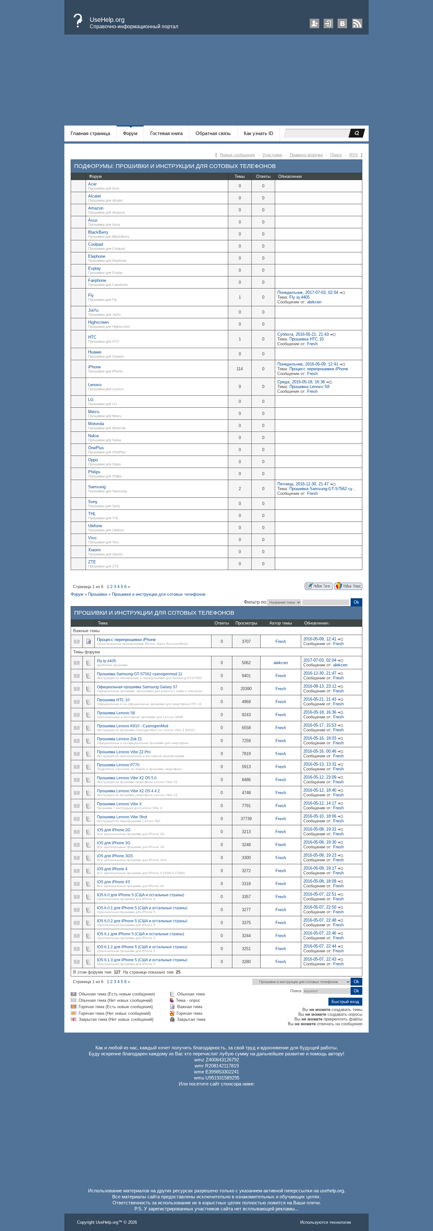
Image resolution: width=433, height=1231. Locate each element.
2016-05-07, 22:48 (319, 920)
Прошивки (97, 594)
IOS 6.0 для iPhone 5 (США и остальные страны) (140, 895)
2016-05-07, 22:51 (319, 894)
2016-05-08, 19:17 (319, 868)
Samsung (97, 486)
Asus (93, 220)
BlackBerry (98, 232)
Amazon (95, 208)
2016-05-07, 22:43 (319, 959)
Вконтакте (342, 23)
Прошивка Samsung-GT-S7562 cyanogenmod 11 (139, 674)
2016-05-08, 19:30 (319, 842)
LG (91, 399)
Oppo (93, 459)
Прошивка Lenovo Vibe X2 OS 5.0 (127, 778)
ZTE (92, 562)
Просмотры (246, 623)
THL (92, 513)
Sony (93, 501)
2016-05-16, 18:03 (319, 738)
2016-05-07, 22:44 (319, 946)
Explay (94, 268)
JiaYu (93, 310)
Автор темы (280, 623)
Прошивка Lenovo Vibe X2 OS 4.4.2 (128, 791)
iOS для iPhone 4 (112, 869)
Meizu (93, 411)
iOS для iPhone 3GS (115, 856)
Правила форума (306, 154)
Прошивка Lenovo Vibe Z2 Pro (124, 752)
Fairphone (97, 280)
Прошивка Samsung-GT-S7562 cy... (322, 488)
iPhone (94, 367)
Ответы (222, 623)
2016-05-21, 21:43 (319, 699)
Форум (77, 594)
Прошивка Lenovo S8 (309, 386)
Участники (272, 154)
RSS (353, 154)
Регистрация (314, 23)
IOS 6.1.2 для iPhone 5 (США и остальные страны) (142, 947)
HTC (92, 337)
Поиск (336, 154)
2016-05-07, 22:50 (319, 907)
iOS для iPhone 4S (113, 882)
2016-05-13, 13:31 (319, 764)
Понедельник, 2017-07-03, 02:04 (307, 292)
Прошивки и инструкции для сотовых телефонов (196, 166)
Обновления (316, 623)
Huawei (94, 352)
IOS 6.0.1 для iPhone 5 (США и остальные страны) (142, 908)
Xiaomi (94, 549)
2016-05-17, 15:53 (319, 725)
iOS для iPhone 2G (113, 830)
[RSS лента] (357, 26)
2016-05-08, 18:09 (319, 881)
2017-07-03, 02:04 (319, 660)
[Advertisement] (216, 81)
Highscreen (98, 322)
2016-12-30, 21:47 (319, 673)
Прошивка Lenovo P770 (118, 765)
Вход (328, 23)
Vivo (92, 537)
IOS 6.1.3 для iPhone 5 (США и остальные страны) (142, 960)
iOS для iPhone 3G (113, 843)
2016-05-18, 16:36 (319, 712)
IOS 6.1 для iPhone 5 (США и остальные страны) (140, 934)
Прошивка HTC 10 (306, 339)
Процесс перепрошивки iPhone (318, 368)
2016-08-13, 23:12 (319, 686)
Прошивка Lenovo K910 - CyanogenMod (132, 726)
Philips (94, 472)
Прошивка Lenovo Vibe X (119, 804)
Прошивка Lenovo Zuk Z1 (119, 739)
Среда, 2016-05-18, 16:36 (301, 381)
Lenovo (94, 384)
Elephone (96, 256)
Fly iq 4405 (299, 297)
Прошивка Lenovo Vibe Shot (122, 817)
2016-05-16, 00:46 (319, 751)
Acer (92, 184)
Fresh (312, 343)
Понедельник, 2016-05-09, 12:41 (307, 364)
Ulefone (95, 525)
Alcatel (94, 196)
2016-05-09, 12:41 (319, 639)
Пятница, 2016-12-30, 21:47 (303, 484)
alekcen (314, 302)
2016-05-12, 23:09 (319, 777)
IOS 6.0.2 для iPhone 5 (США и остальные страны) (142, 921)
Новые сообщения (237, 154)
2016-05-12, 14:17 (319, 803)
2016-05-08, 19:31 (319, 829)
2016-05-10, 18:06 (319, 816)
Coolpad (95, 244)
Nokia (93, 435)
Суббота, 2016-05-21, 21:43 (303, 334)
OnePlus (96, 447)
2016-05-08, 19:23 (319, 855)
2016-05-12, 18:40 (319, 790)
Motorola (96, 423)
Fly (91, 295)
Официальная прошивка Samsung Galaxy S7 (137, 687)
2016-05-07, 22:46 (319, 933)
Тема (102, 623)
